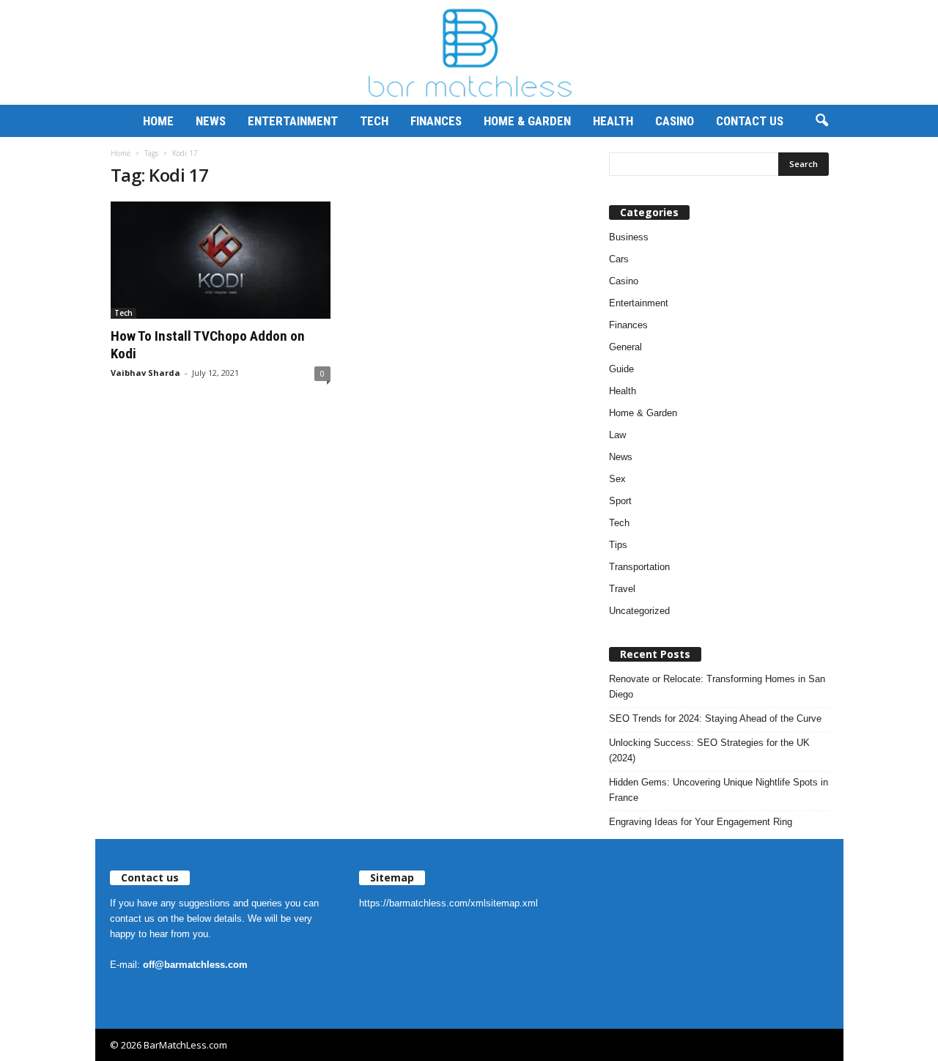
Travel (622, 588)
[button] (821, 121)
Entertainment (293, 121)
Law (617, 434)
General (625, 346)
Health (613, 121)
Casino (674, 121)
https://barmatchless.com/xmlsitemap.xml (448, 903)
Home (158, 121)
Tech (374, 121)
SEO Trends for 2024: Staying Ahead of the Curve (715, 718)
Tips (618, 544)
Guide (621, 368)
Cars (619, 259)
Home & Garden (527, 121)
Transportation (639, 566)
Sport (620, 500)
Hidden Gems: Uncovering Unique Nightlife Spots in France (718, 790)
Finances (436, 121)
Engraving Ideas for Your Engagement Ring (700, 821)
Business (629, 237)
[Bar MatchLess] (469, 52)
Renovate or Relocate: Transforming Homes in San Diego (717, 686)
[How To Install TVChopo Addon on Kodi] (220, 260)
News (211, 121)
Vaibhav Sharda (145, 372)
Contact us (749, 121)
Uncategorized (639, 610)
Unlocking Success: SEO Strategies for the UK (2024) (709, 750)
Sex (617, 478)
